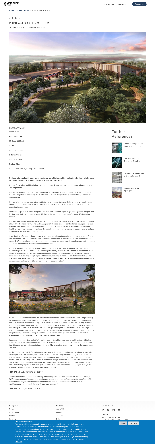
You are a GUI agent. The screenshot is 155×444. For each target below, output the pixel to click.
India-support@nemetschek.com (115, 420)
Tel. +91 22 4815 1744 (111, 417)
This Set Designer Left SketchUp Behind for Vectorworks (133, 145)
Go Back (16, 18)
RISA (58, 419)
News (11, 409)
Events (12, 416)
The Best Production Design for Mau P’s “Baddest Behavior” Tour (134, 160)
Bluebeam (60, 412)
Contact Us (139, 4)
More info (19, 442)
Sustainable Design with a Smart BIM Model (134, 175)
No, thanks (133, 423)
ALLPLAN (60, 409)
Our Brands (109, 4)
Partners (122, 4)
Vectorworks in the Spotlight (131, 189)
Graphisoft (60, 416)
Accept (123, 423)
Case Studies (23, 11)
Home (11, 11)
